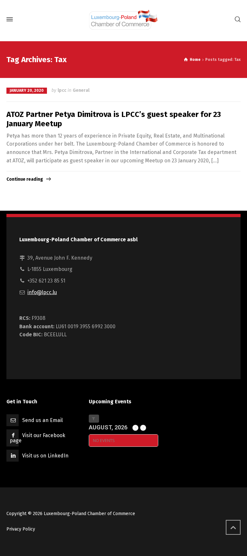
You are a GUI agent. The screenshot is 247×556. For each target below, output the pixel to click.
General (81, 90)
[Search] (236, 19)
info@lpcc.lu (42, 292)
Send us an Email (42, 420)
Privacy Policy (20, 529)
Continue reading (24, 179)
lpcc (62, 90)
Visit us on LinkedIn (45, 456)
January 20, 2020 (27, 90)
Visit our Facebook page (37, 438)
